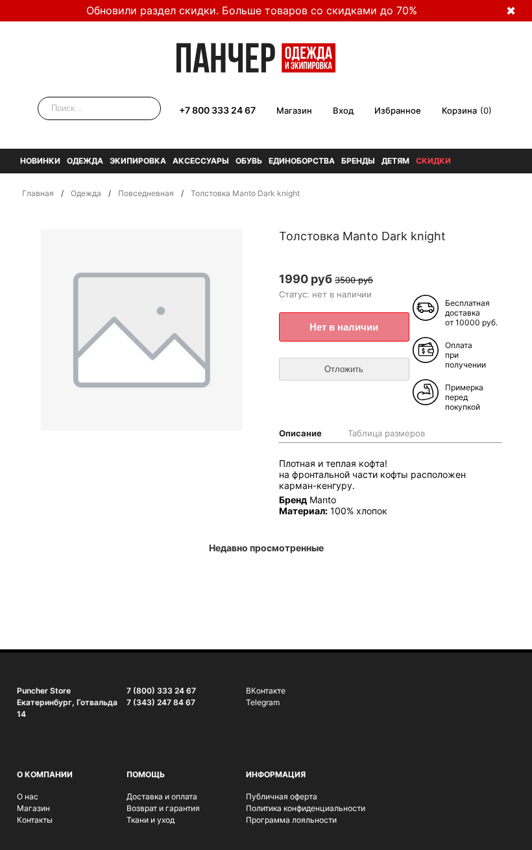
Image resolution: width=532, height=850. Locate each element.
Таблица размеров (386, 433)
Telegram (263, 702)
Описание (300, 433)
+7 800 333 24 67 (217, 110)
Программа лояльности (291, 820)
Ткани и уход (151, 820)
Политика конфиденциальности (305, 808)
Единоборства (302, 161)
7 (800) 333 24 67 (161, 690)
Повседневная (146, 193)
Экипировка (138, 161)
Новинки (40, 161)
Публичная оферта (281, 796)
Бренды (358, 161)
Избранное (397, 110)
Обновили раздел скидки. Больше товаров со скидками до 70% (251, 10)
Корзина (459, 110)
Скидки (433, 161)
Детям (395, 161)
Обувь (249, 161)
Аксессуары (201, 161)
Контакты (35, 820)
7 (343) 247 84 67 (161, 702)
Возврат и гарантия (163, 808)
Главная (38, 193)
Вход (343, 110)
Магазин (294, 110)
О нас (27, 796)
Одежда (85, 161)
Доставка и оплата (162, 796)
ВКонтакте (265, 690)
